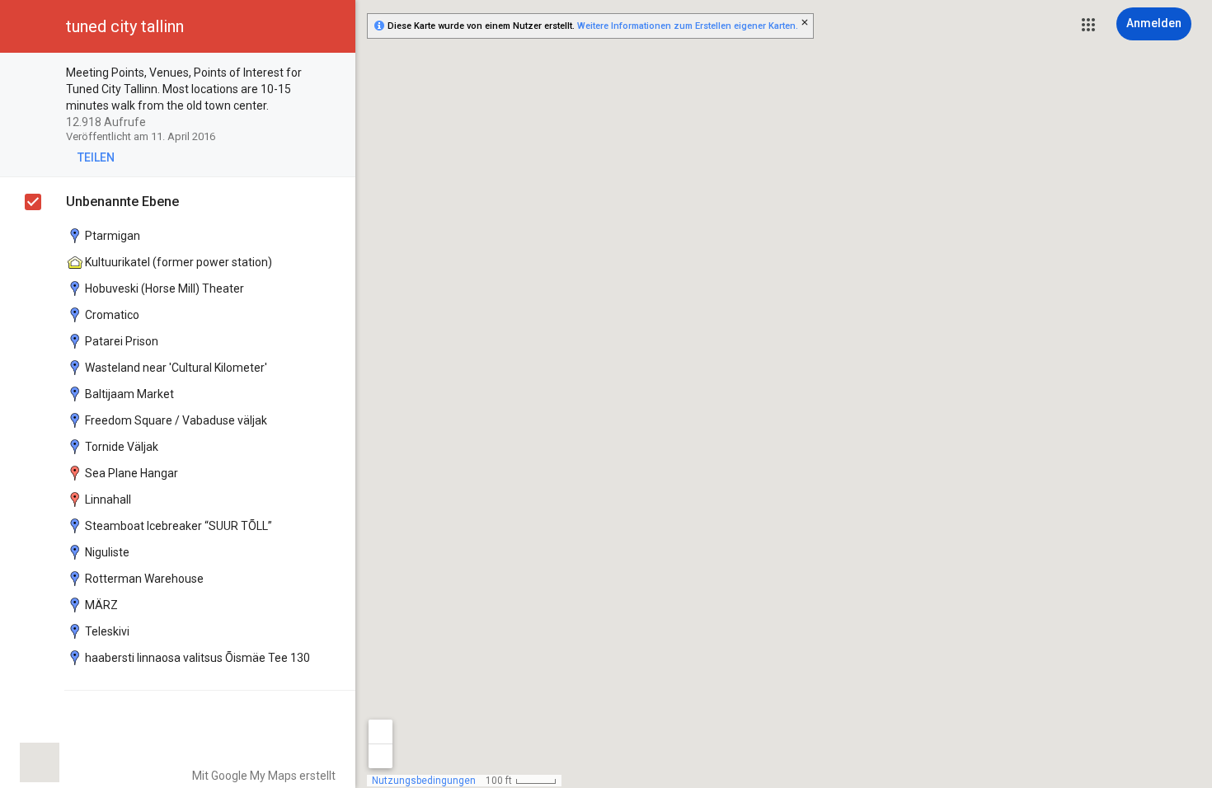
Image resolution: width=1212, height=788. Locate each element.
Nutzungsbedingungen (424, 780)
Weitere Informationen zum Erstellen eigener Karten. (687, 26)
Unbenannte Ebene (122, 201)
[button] (1088, 24)
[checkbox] (334, 73)
